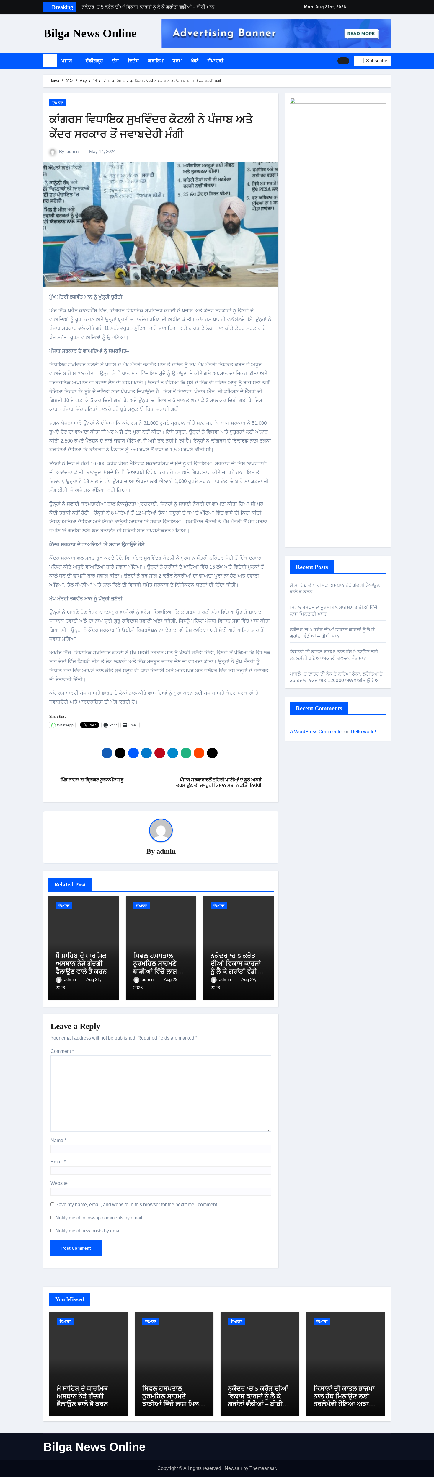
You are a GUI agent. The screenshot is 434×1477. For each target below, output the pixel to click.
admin (73, 151)
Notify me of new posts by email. (89, 1230)
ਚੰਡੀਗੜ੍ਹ (94, 60)
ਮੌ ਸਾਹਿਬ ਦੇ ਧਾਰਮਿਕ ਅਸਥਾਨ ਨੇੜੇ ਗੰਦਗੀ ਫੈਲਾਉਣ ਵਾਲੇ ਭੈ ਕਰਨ (81, 963)
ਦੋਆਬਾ (57, 102)
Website (59, 1183)
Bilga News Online (90, 33)
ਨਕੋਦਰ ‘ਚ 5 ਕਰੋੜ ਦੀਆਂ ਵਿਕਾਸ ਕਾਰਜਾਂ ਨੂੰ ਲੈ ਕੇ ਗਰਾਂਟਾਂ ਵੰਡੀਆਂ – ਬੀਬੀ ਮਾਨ (237, 967)
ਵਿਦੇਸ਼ (133, 60)
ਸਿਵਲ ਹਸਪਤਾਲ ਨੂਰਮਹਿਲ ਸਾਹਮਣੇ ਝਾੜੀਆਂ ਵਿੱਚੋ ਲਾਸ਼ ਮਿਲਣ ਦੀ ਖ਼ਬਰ (155, 967)
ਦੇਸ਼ (115, 60)
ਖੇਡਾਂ (195, 60)
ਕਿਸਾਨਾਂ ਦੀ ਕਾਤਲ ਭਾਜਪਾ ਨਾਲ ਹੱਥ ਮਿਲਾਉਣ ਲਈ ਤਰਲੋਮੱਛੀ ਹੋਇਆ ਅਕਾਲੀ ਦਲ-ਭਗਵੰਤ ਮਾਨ (344, 1400)
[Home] (50, 61)
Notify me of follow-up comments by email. (99, 1217)
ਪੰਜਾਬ (67, 60)
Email (58, 1161)
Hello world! (363, 731)
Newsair (233, 1468)
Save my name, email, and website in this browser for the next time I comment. (137, 1204)
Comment (62, 1051)
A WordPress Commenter (316, 731)
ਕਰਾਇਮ (156, 60)
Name (58, 1140)
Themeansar (262, 1468)
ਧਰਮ (177, 60)
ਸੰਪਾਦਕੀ (216, 60)
